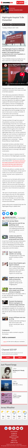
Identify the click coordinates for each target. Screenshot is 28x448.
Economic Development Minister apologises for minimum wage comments (17, 302)
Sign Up (20, 357)
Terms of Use (14, 442)
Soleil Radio (14, 431)
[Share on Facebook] (3, 213)
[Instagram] (9, 428)
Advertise (14, 435)
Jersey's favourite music (16, 10)
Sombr (14, 372)
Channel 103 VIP (9, 349)
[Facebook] (6, 428)
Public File (14, 440)
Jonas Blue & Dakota (18, 384)
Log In (7, 357)
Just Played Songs (8, 364)
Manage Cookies (14, 437)
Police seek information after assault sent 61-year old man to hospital (16, 290)
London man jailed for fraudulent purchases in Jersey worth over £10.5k (16, 237)
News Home (7, 24)
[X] (13, 428)
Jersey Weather (8, 407)
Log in (5, 341)
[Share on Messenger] (7, 213)
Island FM (14, 433)
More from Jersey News (18, 24)
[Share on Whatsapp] (15, 213)
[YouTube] (17, 428)
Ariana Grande (16, 397)
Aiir (26, 445)
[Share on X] (11, 213)
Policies (14, 438)
